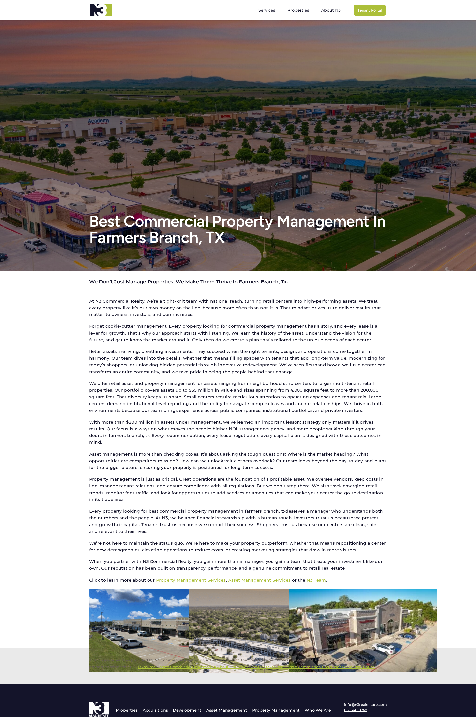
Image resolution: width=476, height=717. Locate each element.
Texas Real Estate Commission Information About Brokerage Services (202, 667)
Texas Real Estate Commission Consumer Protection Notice (320, 667)
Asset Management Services (259, 580)
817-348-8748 (355, 710)
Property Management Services (191, 580)
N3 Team (316, 580)
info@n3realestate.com (365, 704)
